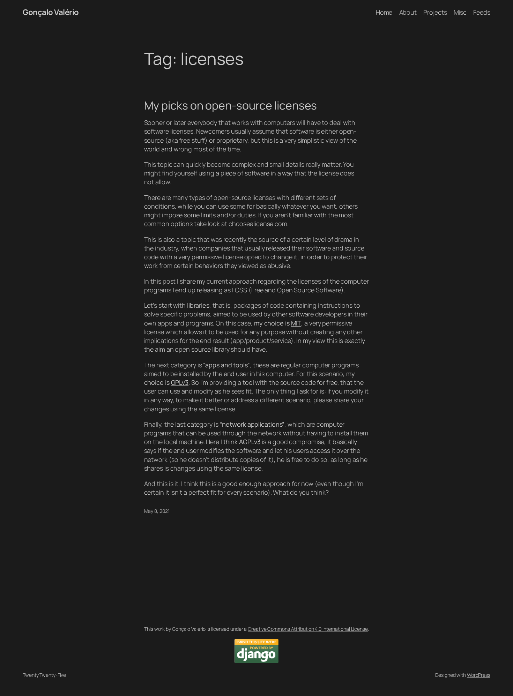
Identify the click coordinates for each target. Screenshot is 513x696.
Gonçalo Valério (51, 12)
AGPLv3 (249, 441)
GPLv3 (180, 382)
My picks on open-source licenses (230, 105)
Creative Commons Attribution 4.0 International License (308, 629)
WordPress (478, 675)
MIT (296, 323)
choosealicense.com (258, 223)
